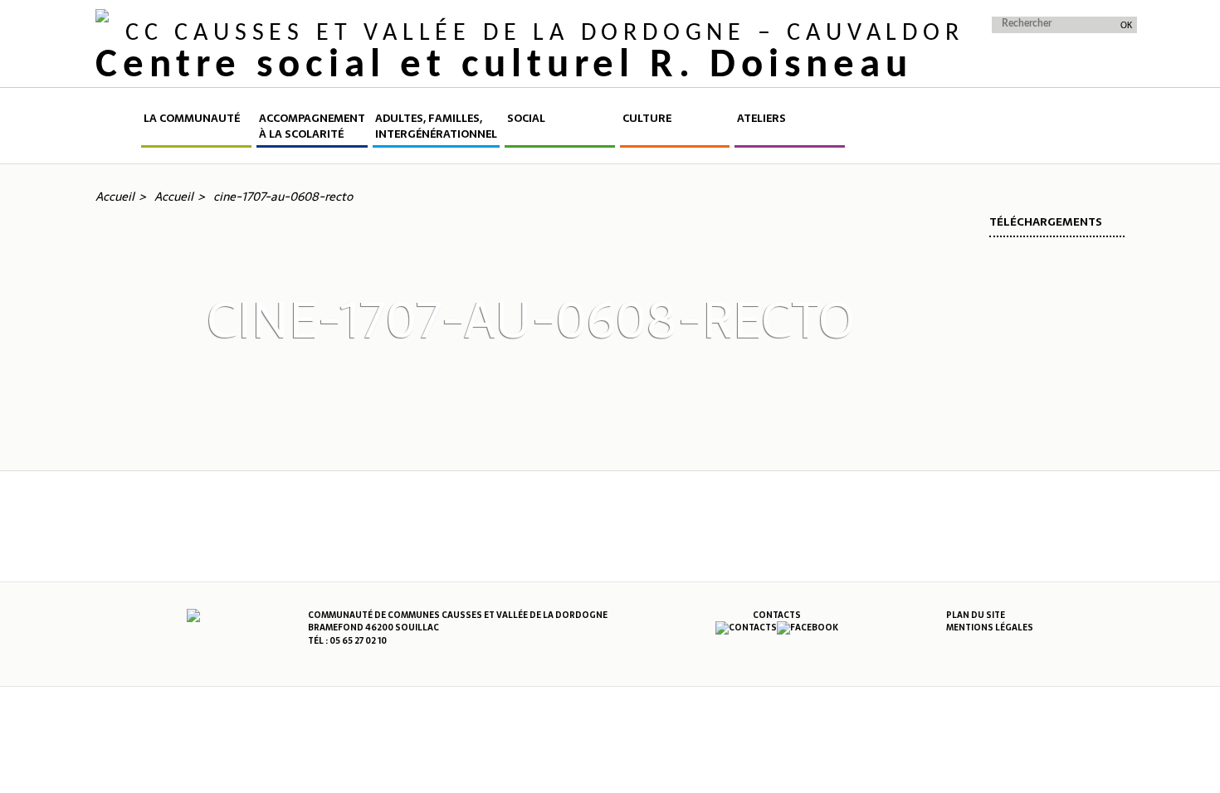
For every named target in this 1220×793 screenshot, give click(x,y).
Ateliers (761, 118)
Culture (646, 118)
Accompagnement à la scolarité (312, 126)
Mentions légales (989, 627)
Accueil (117, 129)
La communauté (192, 118)
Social (526, 118)
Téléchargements (1045, 221)
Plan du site (975, 615)
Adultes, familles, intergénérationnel (436, 126)
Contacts (777, 615)
